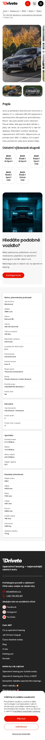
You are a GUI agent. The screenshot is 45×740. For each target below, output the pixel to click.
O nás (5, 649)
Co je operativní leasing (13, 630)
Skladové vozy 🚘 (10, 690)
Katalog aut (7, 653)
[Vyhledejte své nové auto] (28, 3)
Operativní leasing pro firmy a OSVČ (19, 676)
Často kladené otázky (12, 639)
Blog (4, 644)
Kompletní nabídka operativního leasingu (21, 681)
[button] (41, 3)
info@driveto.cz (13, 591)
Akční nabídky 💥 (10, 685)
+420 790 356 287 (14, 596)
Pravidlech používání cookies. (26, 711)
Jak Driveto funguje (11, 635)
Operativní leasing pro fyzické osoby (19, 671)
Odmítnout (21, 726)
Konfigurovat (13, 275)
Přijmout (21, 718)
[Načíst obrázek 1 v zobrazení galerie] (12, 91)
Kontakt (6, 658)
